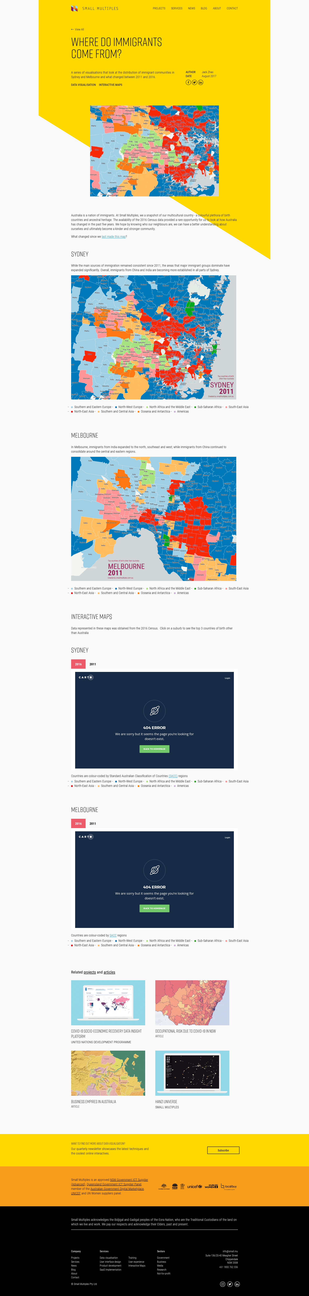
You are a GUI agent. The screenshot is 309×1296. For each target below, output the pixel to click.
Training (132, 1257)
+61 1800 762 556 (228, 1267)
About (217, 8)
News (191, 8)
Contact (232, 8)
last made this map (114, 236)
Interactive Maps (110, 85)
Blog (204, 8)
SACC (113, 935)
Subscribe (223, 1150)
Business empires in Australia (93, 1102)
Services (176, 8)
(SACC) (173, 776)
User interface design (110, 1261)
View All (79, 29)
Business (161, 1261)
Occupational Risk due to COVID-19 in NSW (185, 1031)
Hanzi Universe (166, 1102)
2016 (78, 664)
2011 (93, 664)
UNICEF (76, 1193)
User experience (136, 1261)
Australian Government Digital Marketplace (117, 1189)
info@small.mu (230, 1251)
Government (163, 1257)
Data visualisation (109, 1257)
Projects (159, 8)
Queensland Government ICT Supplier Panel (114, 1184)
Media (160, 1265)
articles (109, 972)
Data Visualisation (83, 85)
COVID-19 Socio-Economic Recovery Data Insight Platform (106, 1033)
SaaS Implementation (110, 1269)
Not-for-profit (163, 1273)
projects (90, 972)
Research (161, 1269)
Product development (110, 1265)
